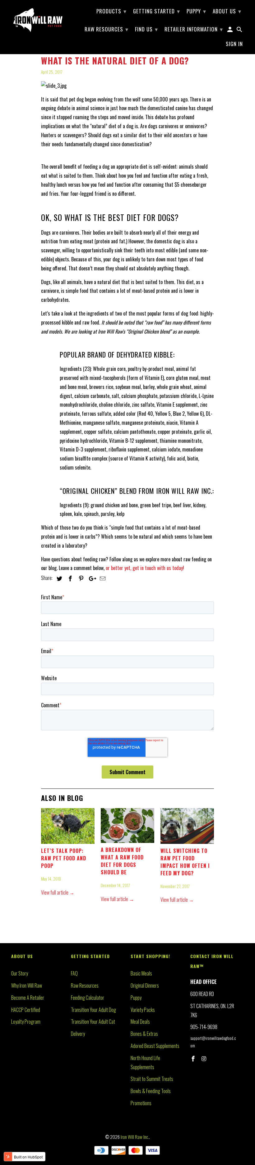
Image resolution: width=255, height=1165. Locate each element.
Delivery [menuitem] (78, 1033)
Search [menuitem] (239, 30)
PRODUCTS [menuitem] (111, 11)
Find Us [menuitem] (146, 29)
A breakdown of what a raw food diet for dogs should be (122, 861)
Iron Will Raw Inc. (135, 1136)
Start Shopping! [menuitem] (150, 956)
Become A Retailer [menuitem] (27, 997)
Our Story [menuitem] (19, 973)
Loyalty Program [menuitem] (25, 1021)
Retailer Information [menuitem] (194, 29)
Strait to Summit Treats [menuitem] (152, 1079)
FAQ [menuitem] (74, 973)
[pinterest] (80, 578)
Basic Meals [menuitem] (141, 973)
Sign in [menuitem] (234, 44)
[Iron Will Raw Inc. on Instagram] (204, 1058)
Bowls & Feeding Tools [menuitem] (151, 1091)
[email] (102, 578)
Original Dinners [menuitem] (145, 985)
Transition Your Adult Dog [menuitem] (93, 1009)
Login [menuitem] (230, 30)
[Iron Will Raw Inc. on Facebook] (193, 1058)
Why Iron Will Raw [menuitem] (26, 985)
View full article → (57, 892)
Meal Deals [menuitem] (140, 1021)
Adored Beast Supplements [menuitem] (155, 1046)
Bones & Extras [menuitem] (144, 1033)
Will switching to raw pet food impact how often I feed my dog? (185, 862)
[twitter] (58, 578)
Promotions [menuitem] (141, 1103)
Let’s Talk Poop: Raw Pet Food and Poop (63, 858)
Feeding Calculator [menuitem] (87, 997)
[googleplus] (91, 578)
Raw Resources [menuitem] (106, 29)
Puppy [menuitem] (196, 11)
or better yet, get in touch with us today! (145, 568)
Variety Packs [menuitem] (143, 1009)
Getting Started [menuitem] (156, 11)
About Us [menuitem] (227, 11)
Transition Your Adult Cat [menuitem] (93, 1021)
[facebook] (69, 578)
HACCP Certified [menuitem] (25, 1009)
